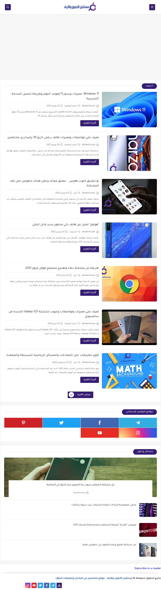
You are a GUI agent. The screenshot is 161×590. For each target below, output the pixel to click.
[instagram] (138, 433)
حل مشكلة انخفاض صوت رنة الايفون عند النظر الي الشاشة (81, 485)
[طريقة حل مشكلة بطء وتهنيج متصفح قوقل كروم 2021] (129, 284)
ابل (75, 193)
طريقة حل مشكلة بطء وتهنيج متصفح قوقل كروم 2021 (62, 268)
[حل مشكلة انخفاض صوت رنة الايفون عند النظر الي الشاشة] (80, 477)
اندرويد (73, 232)
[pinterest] (23, 423)
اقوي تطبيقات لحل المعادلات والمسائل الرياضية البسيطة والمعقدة (52, 355)
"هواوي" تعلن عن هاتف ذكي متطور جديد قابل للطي (65, 224)
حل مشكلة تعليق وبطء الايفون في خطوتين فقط (109, 545)
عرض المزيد (84, 394)
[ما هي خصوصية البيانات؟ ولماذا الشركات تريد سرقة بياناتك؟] (148, 510)
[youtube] (100, 433)
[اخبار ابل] (2, 585)
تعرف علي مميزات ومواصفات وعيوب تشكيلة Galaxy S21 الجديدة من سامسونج (54, 314)
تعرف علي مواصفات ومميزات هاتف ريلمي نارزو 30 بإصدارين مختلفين (53, 137)
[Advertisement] (80, 48)
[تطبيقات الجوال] (21, 585)
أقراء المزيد (89, 123)
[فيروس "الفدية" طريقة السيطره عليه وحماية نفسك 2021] (148, 530)
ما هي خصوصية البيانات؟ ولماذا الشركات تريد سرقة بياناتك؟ (103, 505)
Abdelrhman (80, 493)
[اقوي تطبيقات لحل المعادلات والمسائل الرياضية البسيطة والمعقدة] (129, 371)
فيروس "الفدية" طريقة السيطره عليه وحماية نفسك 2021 (104, 525)
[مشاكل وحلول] (15, 585)
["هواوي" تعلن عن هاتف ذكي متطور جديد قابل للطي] (129, 240)
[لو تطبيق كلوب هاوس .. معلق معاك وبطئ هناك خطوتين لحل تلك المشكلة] (129, 196)
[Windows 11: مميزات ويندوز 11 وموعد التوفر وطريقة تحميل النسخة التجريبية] (129, 109)
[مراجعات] (9, 585)
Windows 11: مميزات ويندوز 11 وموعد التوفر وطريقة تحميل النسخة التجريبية (55, 97)
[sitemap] (59, 585)
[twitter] (62, 423)
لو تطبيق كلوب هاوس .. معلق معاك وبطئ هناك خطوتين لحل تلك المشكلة (54, 184)
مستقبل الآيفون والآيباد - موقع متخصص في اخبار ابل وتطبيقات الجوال (94, 578)
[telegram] (138, 423)
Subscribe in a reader (147, 568)
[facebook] (100, 423)
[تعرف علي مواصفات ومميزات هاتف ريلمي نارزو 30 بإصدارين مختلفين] (129, 153)
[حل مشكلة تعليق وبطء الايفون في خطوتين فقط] (148, 550)
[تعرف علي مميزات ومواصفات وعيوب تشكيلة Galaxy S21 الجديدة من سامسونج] (129, 327)
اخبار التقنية (71, 106)
